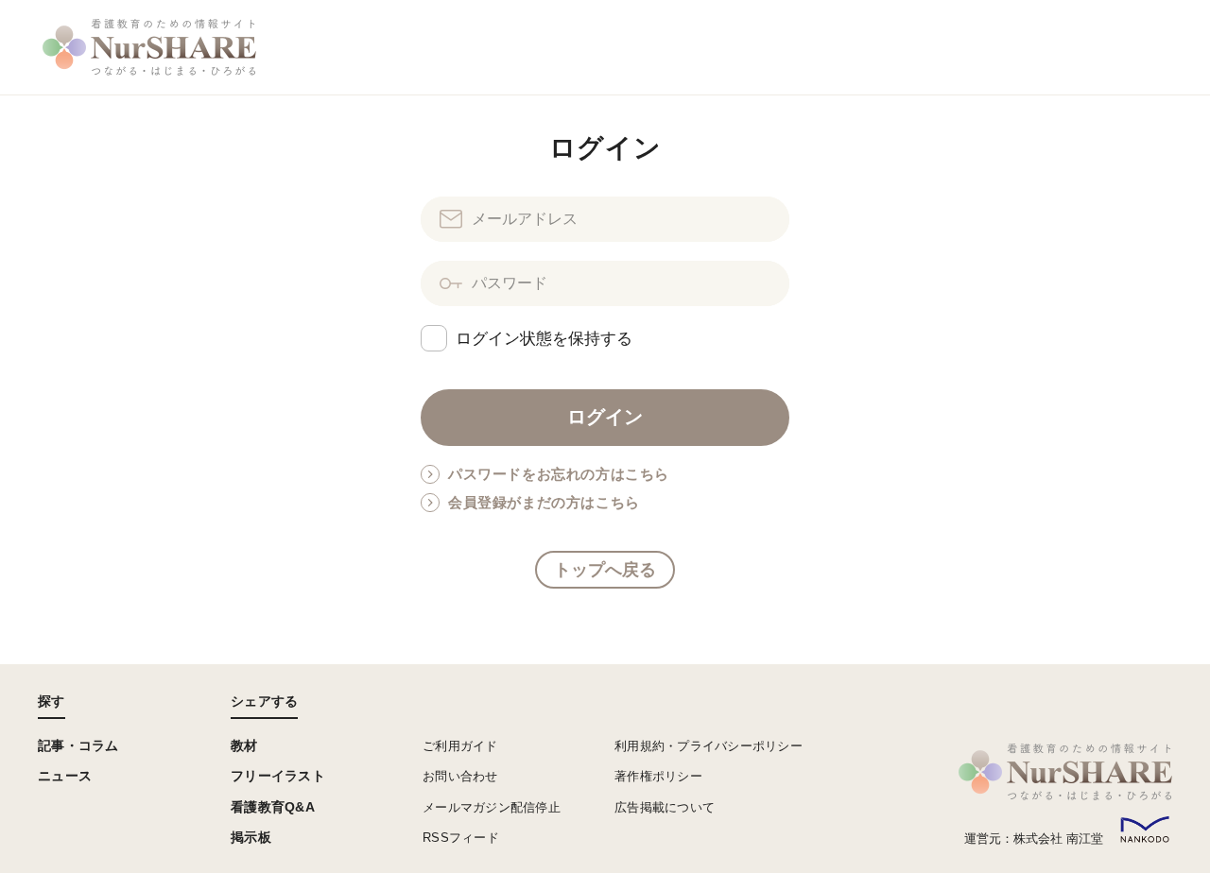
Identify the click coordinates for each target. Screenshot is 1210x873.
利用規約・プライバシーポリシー (708, 746)
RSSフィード (461, 837)
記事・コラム (78, 745)
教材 (244, 745)
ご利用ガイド (460, 746)
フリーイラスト (278, 775)
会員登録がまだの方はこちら (544, 502)
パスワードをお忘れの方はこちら (558, 474)
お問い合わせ (460, 776)
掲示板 (251, 837)
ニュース (65, 775)
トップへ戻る (605, 569)
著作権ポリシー (658, 776)
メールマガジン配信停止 (492, 807)
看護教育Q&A (273, 806)
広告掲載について (664, 807)
